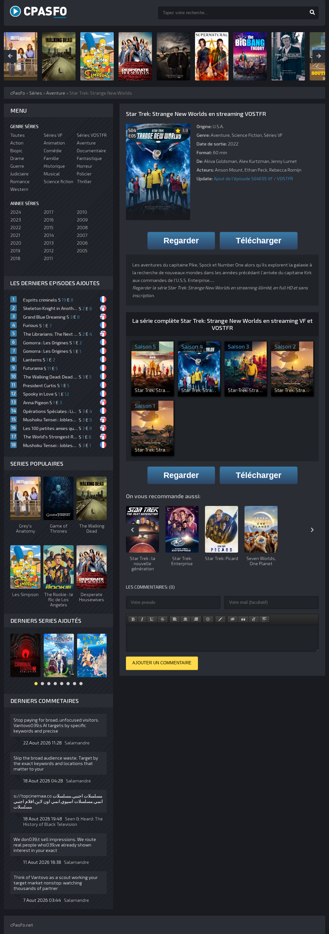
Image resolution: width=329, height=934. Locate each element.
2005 (82, 250)
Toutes (17, 135)
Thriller (84, 181)
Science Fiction (247, 135)
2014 (49, 235)
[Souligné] (152, 619)
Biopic (16, 150)
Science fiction (58, 181)
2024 (15, 212)
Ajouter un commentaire (161, 662)
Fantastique (89, 158)
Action (16, 142)
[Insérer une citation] (243, 619)
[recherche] (312, 12)
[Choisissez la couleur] (220, 619)
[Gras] (133, 619)
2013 (49, 243)
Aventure (220, 135)
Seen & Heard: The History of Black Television (63, 821)
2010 (82, 212)
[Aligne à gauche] (174, 619)
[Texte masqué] (232, 619)
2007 (82, 235)
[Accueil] (45, 13)
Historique (54, 166)
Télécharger (258, 240)
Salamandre (77, 742)
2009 (82, 219)
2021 (15, 235)
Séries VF (273, 135)
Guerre (17, 166)
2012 (49, 250)
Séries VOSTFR (92, 135)
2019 (15, 250)
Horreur (84, 166)
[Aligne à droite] (196, 619)
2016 (49, 219)
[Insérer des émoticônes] (208, 619)
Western (19, 189)
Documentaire (91, 150)
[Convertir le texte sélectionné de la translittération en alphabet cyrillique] (253, 619)
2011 (48, 258)
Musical (52, 173)
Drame (17, 158)
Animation (54, 142)
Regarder (181, 240)
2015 (48, 227)
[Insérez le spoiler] (264, 619)
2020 (15, 243)
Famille (51, 158)
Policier (84, 173)
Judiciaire (19, 173)
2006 (82, 243)
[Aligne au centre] (185, 619)
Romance (20, 181)
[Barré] (162, 619)
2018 (15, 258)
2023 (15, 219)
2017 (48, 212)
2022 (15, 227)
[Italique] (142, 619)
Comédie (53, 150)
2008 (82, 227)
